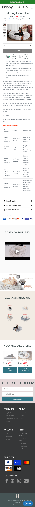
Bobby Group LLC (20, 500)
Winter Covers (10, 416)
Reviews (8, 421)
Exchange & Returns (23, 439)
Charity (23, 416)
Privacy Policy (11, 505)
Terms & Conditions (22, 505)
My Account (9, 436)
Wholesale (24, 446)
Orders (8, 439)
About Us (23, 413)
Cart (7, 433)
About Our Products (23, 434)
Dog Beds (8, 413)
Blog (22, 418)
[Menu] (31, 7)
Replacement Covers (12, 418)
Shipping (23, 443)
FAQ (22, 449)
